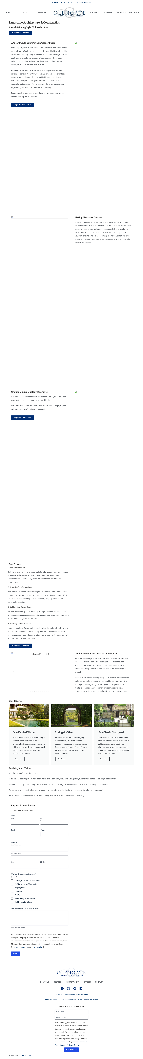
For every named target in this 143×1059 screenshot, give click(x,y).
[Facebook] (62, 988)
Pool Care (18, 895)
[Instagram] (68, 988)
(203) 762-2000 (51, 1000)
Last (41, 818)
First (12, 818)
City (12, 862)
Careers (108, 13)
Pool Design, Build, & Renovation (26, 884)
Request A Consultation (128, 13)
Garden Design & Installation (25, 898)
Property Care (20, 888)
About (24, 13)
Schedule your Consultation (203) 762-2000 (71, 2)
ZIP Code (43, 862)
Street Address (16, 845)
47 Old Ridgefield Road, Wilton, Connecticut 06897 (78, 1000)
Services (42, 13)
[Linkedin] (81, 988)
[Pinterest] (74, 988)
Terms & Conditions (20, 947)
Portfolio (94, 13)
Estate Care (19, 891)
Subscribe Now (71, 1050)
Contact (99, 982)
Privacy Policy (37, 947)
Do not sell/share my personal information (71, 995)
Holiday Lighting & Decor (23, 902)
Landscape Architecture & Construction (28, 881)
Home (7, 13)
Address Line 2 (16, 854)
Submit (15, 954)
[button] (13, 671)
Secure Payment (72, 982)
